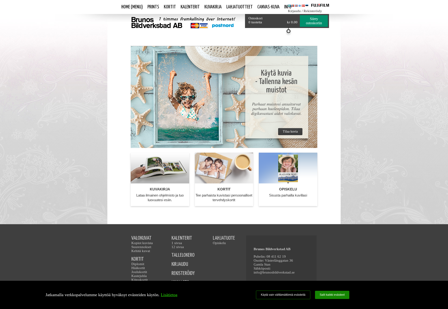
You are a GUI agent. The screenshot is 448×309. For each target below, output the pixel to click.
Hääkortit (138, 268)
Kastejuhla (139, 276)
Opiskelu (219, 243)
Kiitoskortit (139, 280)
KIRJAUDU (180, 264)
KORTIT (137, 259)
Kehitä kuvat (140, 251)
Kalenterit (190, 7)
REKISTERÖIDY (183, 273)
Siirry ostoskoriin (314, 21)
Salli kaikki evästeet (332, 294)
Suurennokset (141, 247)
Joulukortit (139, 272)
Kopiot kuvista (142, 243)
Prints (153, 7)
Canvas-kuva (268, 7)
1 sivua (177, 243)
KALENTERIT (182, 238)
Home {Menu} (132, 7)
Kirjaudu (294, 11)
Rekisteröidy (313, 11)
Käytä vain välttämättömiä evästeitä (283, 294)
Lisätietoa (169, 294)
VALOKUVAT (141, 238)
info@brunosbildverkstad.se (274, 272)
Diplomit (137, 264)
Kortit (170, 7)
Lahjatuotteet (239, 7)
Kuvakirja (213, 7)
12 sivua (178, 247)
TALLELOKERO (183, 255)
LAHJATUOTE (224, 238)
